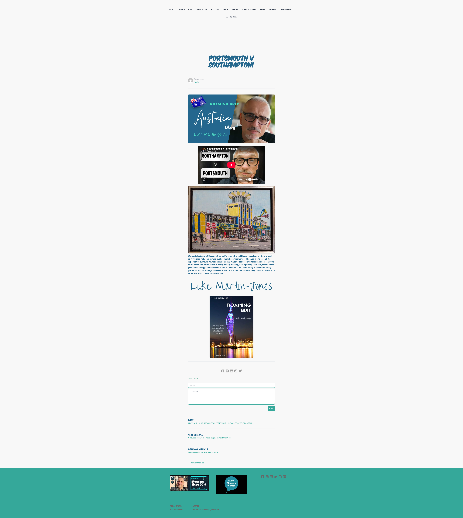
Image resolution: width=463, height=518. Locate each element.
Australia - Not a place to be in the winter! (203, 452)
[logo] (231, 4)
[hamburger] (159, 4)
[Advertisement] (231, 37)
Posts (196, 82)
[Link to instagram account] (284, 476)
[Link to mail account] (275, 476)
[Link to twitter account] (267, 476)
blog (201, 423)
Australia (192, 423)
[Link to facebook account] (262, 476)
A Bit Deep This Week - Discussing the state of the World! (209, 438)
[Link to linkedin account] (271, 476)
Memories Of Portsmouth (215, 423)
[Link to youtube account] (280, 476)
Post (271, 408)
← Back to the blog (196, 463)
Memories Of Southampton (240, 423)
